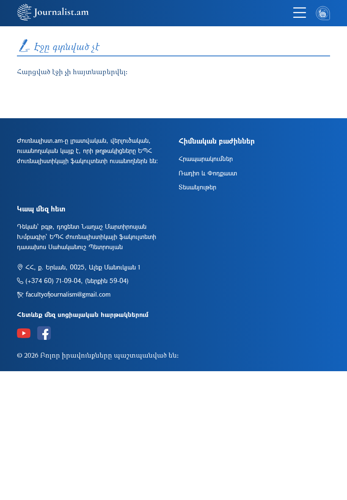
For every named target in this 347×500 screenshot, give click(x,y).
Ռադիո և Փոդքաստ (208, 173)
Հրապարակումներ (206, 158)
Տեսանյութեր (197, 187)
